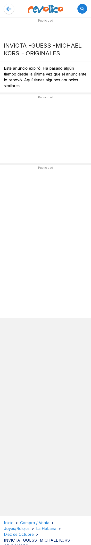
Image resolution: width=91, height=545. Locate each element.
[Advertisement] (45, 30)
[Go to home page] (45, 9)
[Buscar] (82, 9)
